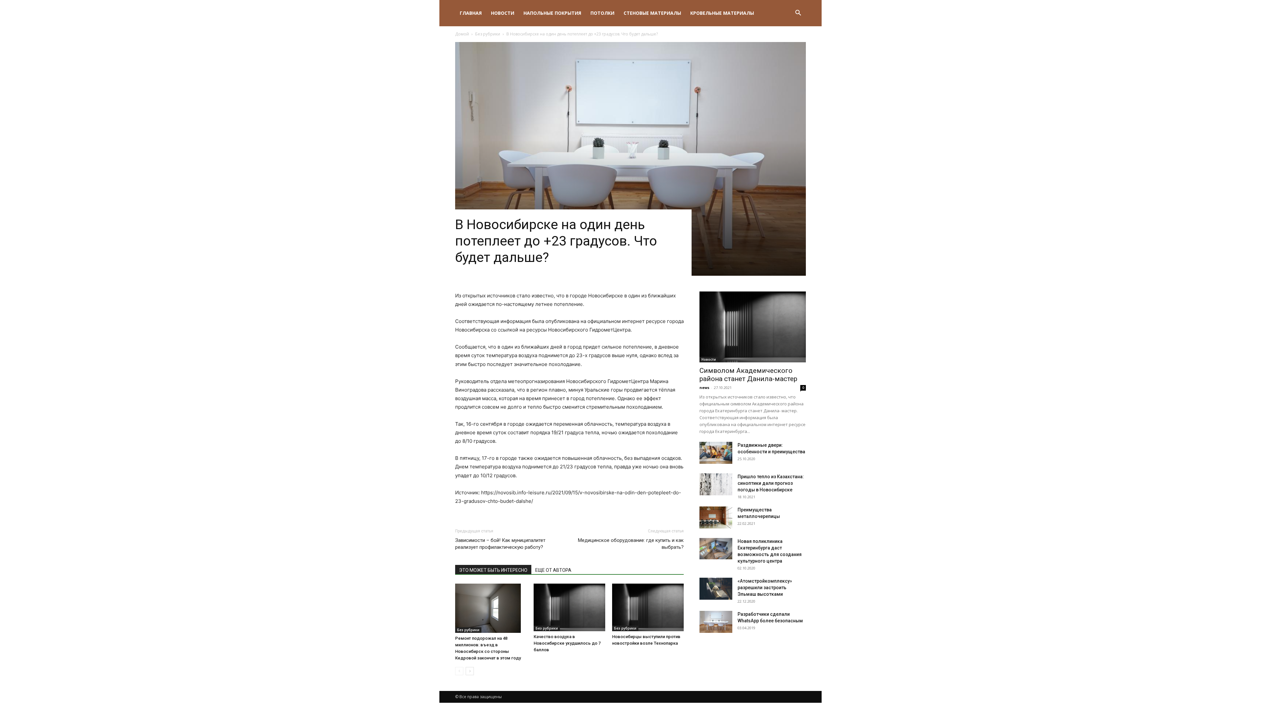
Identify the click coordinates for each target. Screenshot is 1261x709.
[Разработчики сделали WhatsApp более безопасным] (715, 622)
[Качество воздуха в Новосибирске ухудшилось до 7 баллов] (569, 607)
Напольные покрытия (552, 13)
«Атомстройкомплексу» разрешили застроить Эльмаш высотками (765, 587)
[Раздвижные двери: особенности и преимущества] (715, 453)
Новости (502, 13)
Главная (471, 13)
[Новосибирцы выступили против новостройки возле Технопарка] (648, 607)
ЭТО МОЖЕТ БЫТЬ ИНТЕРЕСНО (493, 570)
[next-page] (470, 671)
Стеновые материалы (652, 13)
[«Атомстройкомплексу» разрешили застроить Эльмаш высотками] (715, 589)
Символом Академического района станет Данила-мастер (748, 375)
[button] (798, 14)
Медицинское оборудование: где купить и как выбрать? (631, 543)
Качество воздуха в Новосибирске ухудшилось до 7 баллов (567, 643)
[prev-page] (459, 671)
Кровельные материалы (722, 13)
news (704, 387)
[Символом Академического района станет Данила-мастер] (752, 326)
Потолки (602, 13)
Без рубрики (487, 34)
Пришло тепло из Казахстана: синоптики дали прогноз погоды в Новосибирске (771, 483)
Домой (462, 34)
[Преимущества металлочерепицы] (715, 517)
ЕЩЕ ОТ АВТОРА (553, 570)
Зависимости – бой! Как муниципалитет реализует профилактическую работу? (500, 543)
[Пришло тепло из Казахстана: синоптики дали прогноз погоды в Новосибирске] (715, 484)
